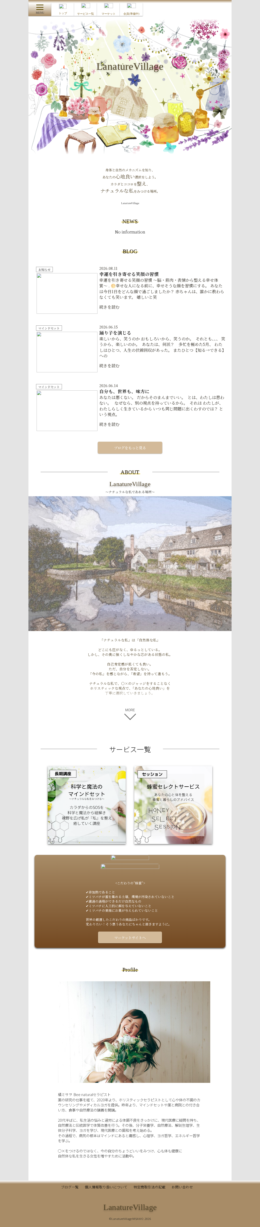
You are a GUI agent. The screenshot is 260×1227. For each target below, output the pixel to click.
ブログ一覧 (70, 1186)
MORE (130, 710)
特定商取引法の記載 (150, 1186)
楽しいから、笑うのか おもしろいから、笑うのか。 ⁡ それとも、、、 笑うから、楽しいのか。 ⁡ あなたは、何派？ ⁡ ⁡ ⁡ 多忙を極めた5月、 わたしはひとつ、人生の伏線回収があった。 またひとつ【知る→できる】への (162, 344)
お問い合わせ (182, 1186)
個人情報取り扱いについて (106, 1186)
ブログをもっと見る (130, 447)
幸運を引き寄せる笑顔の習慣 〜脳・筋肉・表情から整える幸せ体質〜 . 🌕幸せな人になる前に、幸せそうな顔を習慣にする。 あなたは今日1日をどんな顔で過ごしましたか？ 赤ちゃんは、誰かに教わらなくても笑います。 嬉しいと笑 (161, 285)
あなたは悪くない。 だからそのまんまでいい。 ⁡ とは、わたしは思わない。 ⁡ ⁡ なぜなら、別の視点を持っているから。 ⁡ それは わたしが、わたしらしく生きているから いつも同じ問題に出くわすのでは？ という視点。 (161, 402)
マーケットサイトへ (130, 937)
